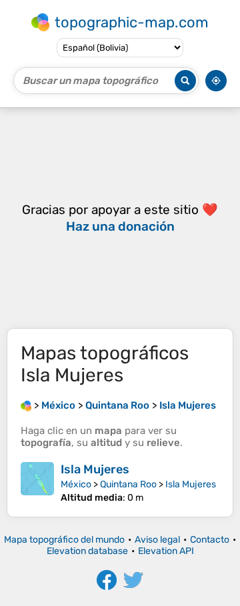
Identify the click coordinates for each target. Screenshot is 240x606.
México (76, 484)
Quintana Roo (128, 484)
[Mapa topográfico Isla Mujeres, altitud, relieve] (37, 482)
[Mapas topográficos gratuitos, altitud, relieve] (26, 405)
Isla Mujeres (95, 469)
